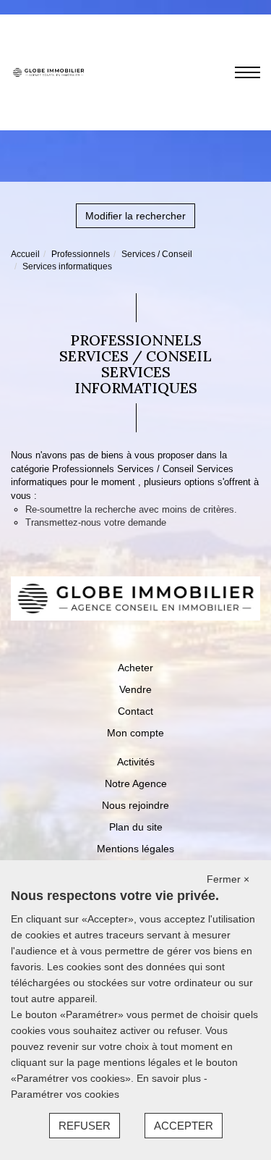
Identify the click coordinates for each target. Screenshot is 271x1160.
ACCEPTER (183, 1125)
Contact (135, 711)
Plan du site (136, 827)
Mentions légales (135, 848)
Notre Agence (136, 783)
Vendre (135, 689)
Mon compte (135, 733)
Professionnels (80, 254)
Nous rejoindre (135, 805)
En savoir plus (170, 1078)
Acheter (135, 667)
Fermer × (228, 879)
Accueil (25, 254)
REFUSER (85, 1125)
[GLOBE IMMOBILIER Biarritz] (48, 71)
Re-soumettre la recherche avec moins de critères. (131, 509)
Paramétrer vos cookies (65, 1094)
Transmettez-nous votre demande (95, 522)
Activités (136, 762)
